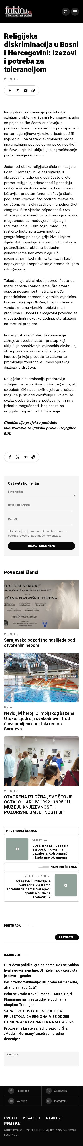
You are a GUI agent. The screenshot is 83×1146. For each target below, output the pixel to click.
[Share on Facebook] (10, 90)
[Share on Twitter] (18, 90)
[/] (66, 12)
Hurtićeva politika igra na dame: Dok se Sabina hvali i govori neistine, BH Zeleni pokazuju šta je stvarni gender (41, 970)
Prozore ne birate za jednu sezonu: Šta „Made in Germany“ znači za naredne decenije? (36, 1034)
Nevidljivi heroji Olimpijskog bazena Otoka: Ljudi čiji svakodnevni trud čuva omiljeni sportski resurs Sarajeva (39, 721)
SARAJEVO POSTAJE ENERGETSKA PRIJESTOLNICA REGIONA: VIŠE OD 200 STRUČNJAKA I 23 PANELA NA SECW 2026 (39, 1017)
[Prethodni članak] (17, 849)
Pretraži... (66, 937)
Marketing (54, 1118)
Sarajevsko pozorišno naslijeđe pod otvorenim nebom (39, 643)
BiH (6, 707)
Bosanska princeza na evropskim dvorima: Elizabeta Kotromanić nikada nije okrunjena (50, 851)
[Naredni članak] (66, 885)
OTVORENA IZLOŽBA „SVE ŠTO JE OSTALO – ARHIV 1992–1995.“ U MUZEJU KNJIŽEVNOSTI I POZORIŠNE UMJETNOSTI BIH (38, 805)
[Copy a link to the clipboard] (33, 90)
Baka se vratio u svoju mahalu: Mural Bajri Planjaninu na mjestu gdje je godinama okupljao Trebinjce (38, 999)
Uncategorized (34, 876)
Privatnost (31, 1118)
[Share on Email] (25, 90)
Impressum (12, 1124)
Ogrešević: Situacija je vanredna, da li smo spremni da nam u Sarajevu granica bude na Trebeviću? (29, 889)
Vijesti (9, 79)
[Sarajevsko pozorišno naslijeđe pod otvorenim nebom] (41, 604)
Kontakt (10, 1118)
